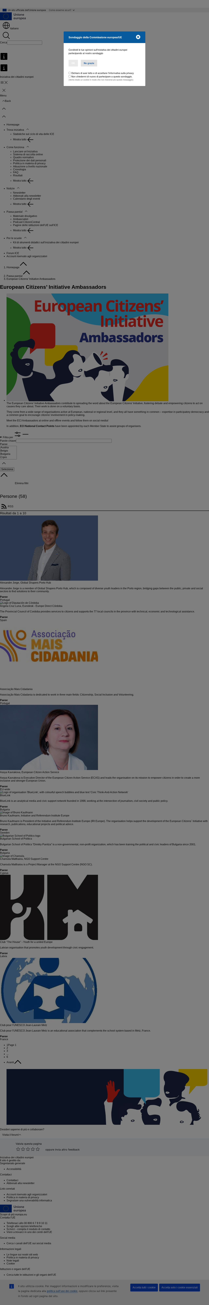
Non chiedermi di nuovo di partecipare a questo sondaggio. (101, 76)
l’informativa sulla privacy (121, 73)
